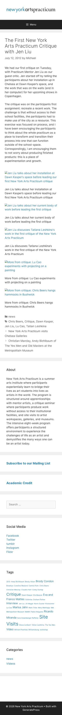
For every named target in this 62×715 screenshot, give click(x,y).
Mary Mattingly (44, 608)
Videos (10, 663)
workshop (44, 630)
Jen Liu (9, 326)
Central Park (34, 586)
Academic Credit (19, 483)
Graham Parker (39, 600)
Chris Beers (15, 321)
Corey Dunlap (37, 590)
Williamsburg (33, 630)
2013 (8, 582)
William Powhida (21, 630)
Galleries (28, 600)
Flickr (9, 551)
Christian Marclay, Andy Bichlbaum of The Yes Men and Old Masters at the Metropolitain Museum (30, 345)
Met (52, 608)
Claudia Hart (26, 590)
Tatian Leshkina (36, 326)
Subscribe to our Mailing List (28, 463)
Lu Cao (20, 326)
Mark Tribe (33, 608)
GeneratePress (31, 709)
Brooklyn (9, 586)
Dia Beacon (37, 595)
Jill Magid (29, 604)
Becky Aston (30, 582)
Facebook (12, 535)
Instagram (12, 547)
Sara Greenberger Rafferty (27, 618)
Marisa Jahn (20, 607)
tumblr (10, 543)
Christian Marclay (13, 590)
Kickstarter (49, 604)
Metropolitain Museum (15, 612)
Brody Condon (45, 581)
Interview (12, 603)
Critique (29, 321)
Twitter (10, 539)
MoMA (27, 612)
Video (10, 629)
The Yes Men (50, 625)
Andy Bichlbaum (17, 582)
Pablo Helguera (37, 612)
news (11, 316)
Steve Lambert (25, 625)
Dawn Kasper (44, 321)
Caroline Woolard (21, 586)
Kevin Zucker (39, 604)
